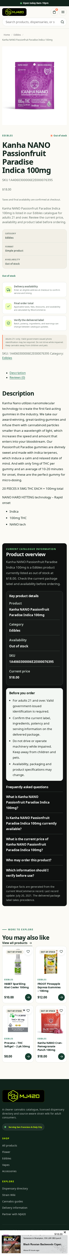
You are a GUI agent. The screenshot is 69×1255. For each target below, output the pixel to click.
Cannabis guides (12, 1201)
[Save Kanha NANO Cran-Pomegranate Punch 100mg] (61, 1010)
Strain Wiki (8, 1195)
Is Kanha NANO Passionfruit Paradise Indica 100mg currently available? (31, 823)
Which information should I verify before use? (27, 873)
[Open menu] (63, 12)
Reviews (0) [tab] (17, 377)
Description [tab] (18, 373)
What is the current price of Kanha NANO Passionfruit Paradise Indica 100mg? (27, 844)
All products (9, 1145)
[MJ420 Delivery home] (14, 12)
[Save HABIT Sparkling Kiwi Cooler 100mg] (28, 951)
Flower (6, 1152)
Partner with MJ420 (14, 1214)
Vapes (6, 1165)
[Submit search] (62, 22)
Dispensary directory (15, 1188)
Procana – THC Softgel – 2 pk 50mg (17, 1044)
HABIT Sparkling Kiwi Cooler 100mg (16, 985)
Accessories (9, 1171)
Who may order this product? (28, 860)
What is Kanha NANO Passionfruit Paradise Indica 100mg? (27, 802)
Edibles (17, 34)
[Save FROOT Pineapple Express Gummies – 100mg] (61, 951)
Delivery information (14, 1207)
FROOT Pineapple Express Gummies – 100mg (49, 987)
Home (7, 34)
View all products (14, 943)
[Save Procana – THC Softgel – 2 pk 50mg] (28, 1010)
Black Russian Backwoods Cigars (42, 1244)
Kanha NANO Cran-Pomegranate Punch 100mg (50, 1046)
